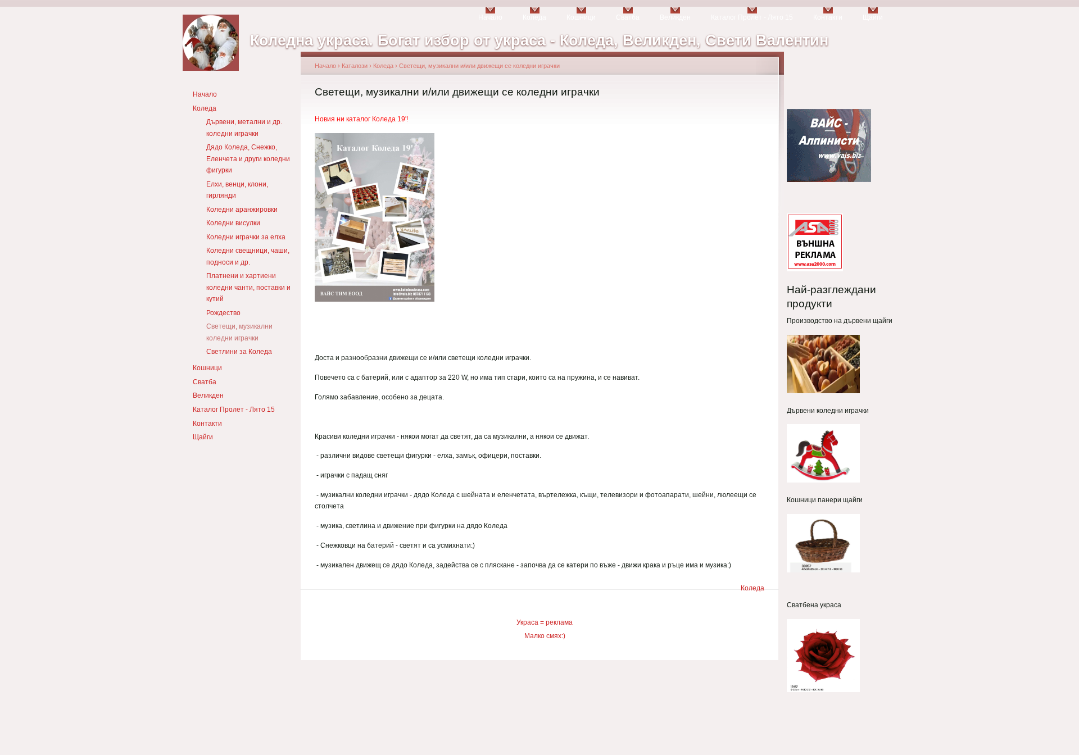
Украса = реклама (544, 622)
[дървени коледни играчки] (823, 480)
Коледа (534, 17)
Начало (490, 17)
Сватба (628, 17)
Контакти (827, 17)
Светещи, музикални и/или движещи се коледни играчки (479, 65)
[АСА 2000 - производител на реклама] (815, 267)
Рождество (223, 313)
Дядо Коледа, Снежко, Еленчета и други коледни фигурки (248, 158)
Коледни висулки (233, 223)
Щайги (873, 17)
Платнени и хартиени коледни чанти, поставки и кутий (248, 287)
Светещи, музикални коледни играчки (239, 332)
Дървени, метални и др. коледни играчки (244, 127)
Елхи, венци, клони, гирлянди (237, 189)
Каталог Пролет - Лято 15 (752, 17)
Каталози (355, 65)
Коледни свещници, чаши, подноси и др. (247, 256)
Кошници (581, 17)
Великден (675, 17)
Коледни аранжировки (242, 209)
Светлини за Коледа (239, 352)
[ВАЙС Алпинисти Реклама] (829, 180)
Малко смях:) (544, 636)
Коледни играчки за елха (245, 237)
